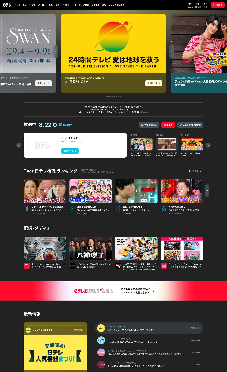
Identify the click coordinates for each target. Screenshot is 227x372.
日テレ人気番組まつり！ (43, 330)
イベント (66, 5)
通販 (104, 5)
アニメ (86, 5)
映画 (57, 5)
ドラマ (17, 5)
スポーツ (76, 5)
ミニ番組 (95, 5)
